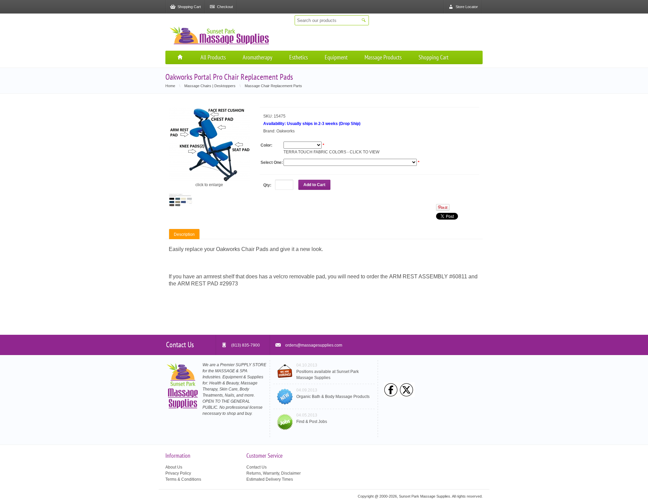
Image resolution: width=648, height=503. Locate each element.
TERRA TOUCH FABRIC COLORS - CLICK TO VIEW (331, 152)
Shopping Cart (433, 57)
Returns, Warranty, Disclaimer (273, 473)
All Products (213, 57)
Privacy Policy (178, 473)
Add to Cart (314, 184)
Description (184, 234)
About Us (173, 467)
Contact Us (256, 467)
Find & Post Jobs (311, 421)
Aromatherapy (257, 57)
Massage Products (383, 57)
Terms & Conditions (183, 479)
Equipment (336, 57)
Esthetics (298, 57)
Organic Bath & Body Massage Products (333, 396)
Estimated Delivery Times (269, 479)
